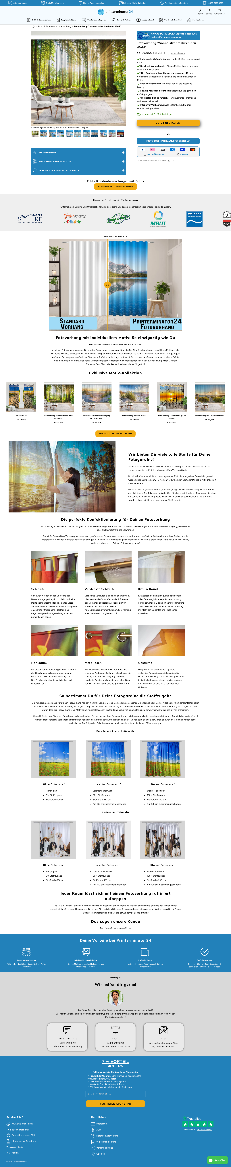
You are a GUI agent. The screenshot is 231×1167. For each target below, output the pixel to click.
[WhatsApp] (169, 160)
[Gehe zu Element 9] (103, 133)
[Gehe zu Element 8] (95, 133)
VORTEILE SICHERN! (115, 1103)
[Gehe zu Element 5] (69, 133)
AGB (98, 1129)
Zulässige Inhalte (14, 1147)
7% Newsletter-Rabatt (22, 1123)
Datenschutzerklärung (107, 1135)
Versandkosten (178, 53)
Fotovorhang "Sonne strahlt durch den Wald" (58, 417)
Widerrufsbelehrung (106, 1141)
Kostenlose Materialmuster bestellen (168, 141)
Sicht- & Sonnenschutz (49, 26)
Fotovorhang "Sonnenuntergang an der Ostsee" (96, 417)
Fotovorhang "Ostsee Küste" (134, 416)
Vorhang (67, 26)
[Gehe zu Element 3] (52, 133)
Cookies (100, 1153)
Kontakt (15, 1152)
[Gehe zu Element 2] (43, 133)
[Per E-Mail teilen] (173, 160)
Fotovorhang (21, 416)
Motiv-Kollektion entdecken (115, 433)
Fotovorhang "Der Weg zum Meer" (209, 416)
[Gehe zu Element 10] (112, 133)
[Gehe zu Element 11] (120, 133)
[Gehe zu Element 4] (60, 133)
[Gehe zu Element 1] (35, 133)
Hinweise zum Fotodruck (24, 1141)
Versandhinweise (104, 1147)
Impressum (101, 1123)
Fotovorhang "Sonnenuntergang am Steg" (172, 417)
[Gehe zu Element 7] (86, 133)
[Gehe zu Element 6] (78, 133)
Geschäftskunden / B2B (23, 1135)
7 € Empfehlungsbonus (17, 1129)
